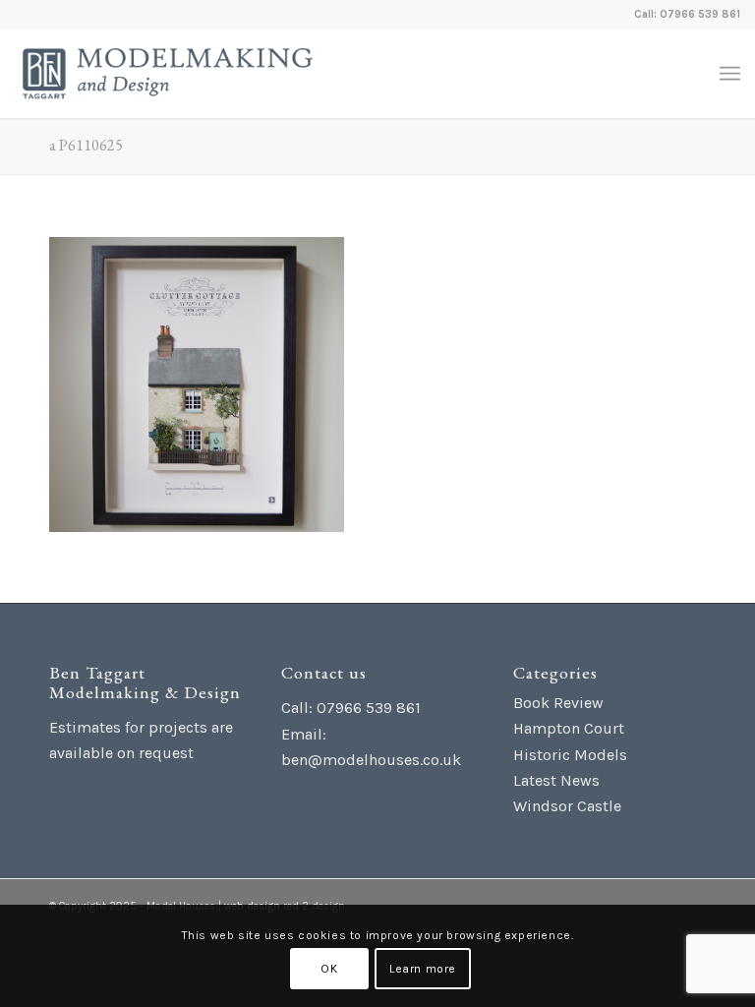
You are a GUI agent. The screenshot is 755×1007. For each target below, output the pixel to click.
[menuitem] (730, 73)
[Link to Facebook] (602, 903)
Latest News (556, 780)
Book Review (558, 702)
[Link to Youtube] (691, 903)
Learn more (422, 969)
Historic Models (570, 754)
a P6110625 (86, 145)
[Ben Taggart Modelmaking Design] (167, 74)
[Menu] (730, 73)
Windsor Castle (567, 806)
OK (328, 969)
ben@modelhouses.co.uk (371, 759)
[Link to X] (632, 903)
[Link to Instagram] (661, 903)
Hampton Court (568, 728)
